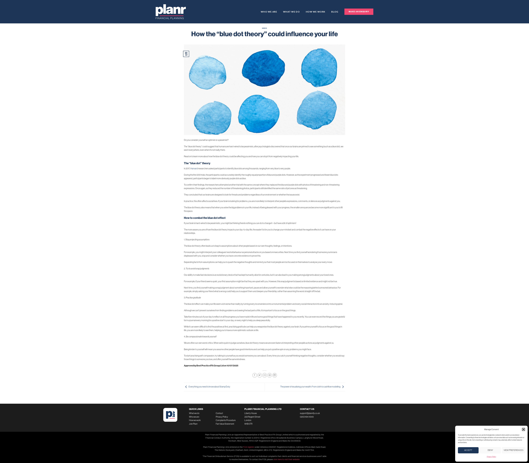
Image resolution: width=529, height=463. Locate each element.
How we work (315, 11)
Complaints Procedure (226, 420)
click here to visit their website (286, 459)
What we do (291, 11)
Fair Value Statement (225, 423)
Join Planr (193, 423)
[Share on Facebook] (254, 375)
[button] (523, 429)
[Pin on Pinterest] (269, 375)
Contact (219, 413)
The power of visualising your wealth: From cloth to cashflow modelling (310, 386)
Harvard (194, 168)
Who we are (269, 11)
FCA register (248, 447)
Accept (468, 450)
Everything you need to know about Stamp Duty (209, 386)
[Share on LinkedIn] (274, 375)
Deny (490, 450)
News (264, 28)
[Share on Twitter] (259, 375)
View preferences (513, 450)
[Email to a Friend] (264, 375)
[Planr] (171, 11)
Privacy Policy (491, 457)
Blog (334, 11)
